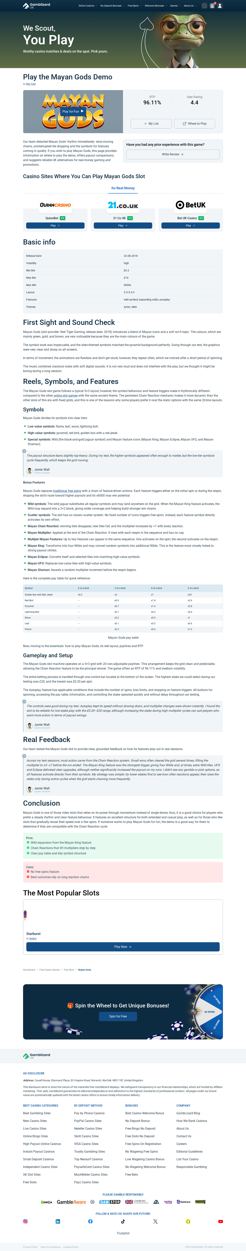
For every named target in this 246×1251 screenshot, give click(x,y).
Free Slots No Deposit (140, 1136)
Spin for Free (118, 1016)
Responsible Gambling (191, 1167)
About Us (189, 5)
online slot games (66, 395)
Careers (181, 1144)
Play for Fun (71, 111)
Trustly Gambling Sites (89, 1151)
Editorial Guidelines (189, 1151)
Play (53, 225)
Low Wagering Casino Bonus (144, 1159)
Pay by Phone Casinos (89, 1113)
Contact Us (183, 1136)
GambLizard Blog (188, 1113)
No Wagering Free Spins (141, 1151)
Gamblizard (29, 970)
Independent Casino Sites (40, 1167)
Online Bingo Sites (35, 1136)
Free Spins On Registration (143, 1144)
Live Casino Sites (34, 1128)
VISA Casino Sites (86, 1144)
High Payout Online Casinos (42, 1144)
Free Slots (69, 970)
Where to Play (197, 123)
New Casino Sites (35, 1121)
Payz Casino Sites (86, 1182)
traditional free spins (67, 491)
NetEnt (33, 938)
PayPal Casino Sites (87, 1121)
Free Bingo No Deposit (140, 1128)
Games (174, 5)
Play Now (120, 947)
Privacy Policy (30, 1247)
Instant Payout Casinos (39, 1151)
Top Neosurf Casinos (88, 1159)
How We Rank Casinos (191, 1121)
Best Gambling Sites (37, 1113)
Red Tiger (31, 84)
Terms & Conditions (50, 1247)
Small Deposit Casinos (38, 1159)
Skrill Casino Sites (86, 1136)
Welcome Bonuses (154, 5)
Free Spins (133, 5)
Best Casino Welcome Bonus (144, 1113)
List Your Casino (187, 1159)
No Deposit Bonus (137, 1121)
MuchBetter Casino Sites (90, 1174)
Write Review (170, 154)
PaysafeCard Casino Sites (91, 1167)
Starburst (33, 934)
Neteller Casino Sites (88, 1128)
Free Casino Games (49, 970)
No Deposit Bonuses (111, 5)
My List (154, 123)
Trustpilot (123, 1233)
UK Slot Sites (32, 1174)
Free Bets (131, 1174)
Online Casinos (86, 5)
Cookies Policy (70, 1247)
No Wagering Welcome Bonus (145, 1167)
